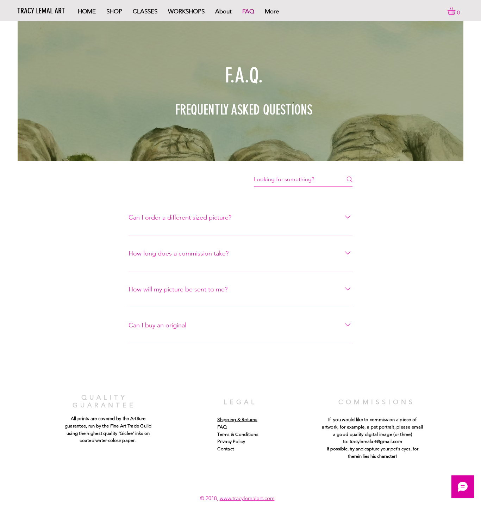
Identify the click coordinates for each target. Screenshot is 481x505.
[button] (456, 11)
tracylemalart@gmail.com (376, 441)
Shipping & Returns (237, 419)
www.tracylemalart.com (247, 498)
